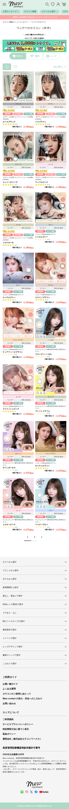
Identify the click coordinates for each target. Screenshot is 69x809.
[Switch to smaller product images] (7, 66)
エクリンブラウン (42, 297)
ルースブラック (9, 122)
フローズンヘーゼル (43, 354)
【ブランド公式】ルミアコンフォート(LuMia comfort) (18, 118)
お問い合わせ (9, 703)
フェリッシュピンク (11, 409)
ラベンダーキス (9, 468)
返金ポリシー (9, 734)
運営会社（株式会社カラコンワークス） (22, 739)
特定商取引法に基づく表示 (16, 729)
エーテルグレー (9, 297)
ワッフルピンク (41, 182)
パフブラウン (40, 122)
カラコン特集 (30, 11)
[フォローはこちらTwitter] (31, 792)
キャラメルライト (42, 466)
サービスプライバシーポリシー (18, 724)
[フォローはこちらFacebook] (36, 792)
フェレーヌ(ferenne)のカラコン (45, 234)
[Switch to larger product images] (15, 66)
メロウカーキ (8, 243)
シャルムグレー (41, 237)
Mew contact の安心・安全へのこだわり (22, 698)
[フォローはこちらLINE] (22, 792)
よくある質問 (9, 688)
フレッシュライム (42, 411)
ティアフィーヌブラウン (13, 352)
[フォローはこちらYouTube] (43, 792)
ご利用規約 (8, 719)
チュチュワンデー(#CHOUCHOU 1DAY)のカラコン (50, 350)
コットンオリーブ (10, 182)
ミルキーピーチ (9, 524)
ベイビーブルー (41, 524)
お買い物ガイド (10, 684)
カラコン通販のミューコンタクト (15, 22)
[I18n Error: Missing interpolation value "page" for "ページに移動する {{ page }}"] (41, 537)
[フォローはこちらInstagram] (26, 792)
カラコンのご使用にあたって (17, 693)
